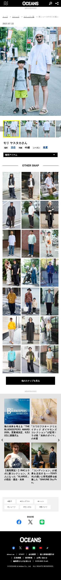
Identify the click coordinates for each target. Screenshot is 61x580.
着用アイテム (11, 155)
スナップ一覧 (29, 17)
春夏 (45, 147)
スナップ (15, 17)
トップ (5, 17)
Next (59, 440)
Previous (2, 440)
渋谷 (13, 147)
